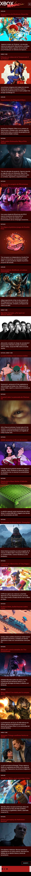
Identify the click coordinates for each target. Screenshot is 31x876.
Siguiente (25, 863)
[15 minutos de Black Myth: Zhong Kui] (15, 536)
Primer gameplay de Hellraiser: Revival (13, 820)
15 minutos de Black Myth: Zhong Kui (15, 522)
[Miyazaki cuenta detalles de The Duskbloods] (15, 664)
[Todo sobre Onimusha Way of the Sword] (15, 156)
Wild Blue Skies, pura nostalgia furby (15, 778)
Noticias (3, 138)
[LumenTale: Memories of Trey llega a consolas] (15, 579)
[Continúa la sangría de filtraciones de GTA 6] (15, 199)
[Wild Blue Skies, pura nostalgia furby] (15, 791)
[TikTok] (4, 869)
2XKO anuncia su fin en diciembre (14, 440)
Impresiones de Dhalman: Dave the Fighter (14, 15)
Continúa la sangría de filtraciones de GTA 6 (14, 185)
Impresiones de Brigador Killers (13, 100)
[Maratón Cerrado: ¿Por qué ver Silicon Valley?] (15, 328)
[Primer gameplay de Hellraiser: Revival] (15, 834)
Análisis (3, 11)
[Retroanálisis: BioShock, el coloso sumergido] (15, 285)
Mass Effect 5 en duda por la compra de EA (15, 693)
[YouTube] (7, 869)
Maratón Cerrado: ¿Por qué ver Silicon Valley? (13, 314)
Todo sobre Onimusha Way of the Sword (14, 142)
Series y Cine (4, 54)
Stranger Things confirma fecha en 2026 (14, 736)
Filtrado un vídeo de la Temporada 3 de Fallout (15, 58)
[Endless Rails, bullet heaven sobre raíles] (15, 621)
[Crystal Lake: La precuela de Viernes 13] (15, 412)
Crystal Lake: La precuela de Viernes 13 (15, 398)
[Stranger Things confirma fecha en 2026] (15, 750)
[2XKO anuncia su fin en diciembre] (15, 453)
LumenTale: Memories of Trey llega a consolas (15, 564)
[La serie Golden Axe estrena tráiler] (15, 369)
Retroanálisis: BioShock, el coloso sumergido (14, 271)
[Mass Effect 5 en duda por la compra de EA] (15, 707)
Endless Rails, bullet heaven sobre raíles (14, 607)
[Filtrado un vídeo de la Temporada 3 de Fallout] (15, 72)
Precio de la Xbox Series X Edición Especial (14, 482)
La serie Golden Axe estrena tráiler (14, 356)
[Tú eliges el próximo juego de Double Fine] (15, 242)
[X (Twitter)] (2, 869)
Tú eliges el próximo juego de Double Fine (15, 228)
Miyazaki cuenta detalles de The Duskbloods (13, 650)
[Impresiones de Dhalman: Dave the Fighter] (15, 29)
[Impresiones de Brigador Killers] (15, 113)
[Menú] (29, 4)
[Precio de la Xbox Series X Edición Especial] (15, 496)
